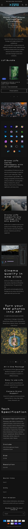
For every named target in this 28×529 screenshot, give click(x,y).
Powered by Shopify (18, 526)
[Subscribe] (23, 514)
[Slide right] (17, 96)
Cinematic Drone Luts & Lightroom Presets (10, 83)
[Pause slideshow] (25, 362)
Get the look (14, 25)
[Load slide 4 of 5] (16, 362)
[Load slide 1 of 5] (10, 362)
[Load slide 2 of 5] (12, 362)
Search (5, 482)
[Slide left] (10, 96)
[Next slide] (20, 362)
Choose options (14, 90)
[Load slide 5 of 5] (18, 362)
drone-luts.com (11, 526)
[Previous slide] (7, 362)
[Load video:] (14, 109)
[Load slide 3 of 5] (14, 362)
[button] (2, 5)
